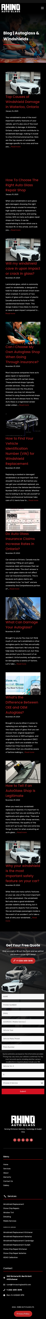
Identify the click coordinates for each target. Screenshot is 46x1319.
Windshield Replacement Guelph (16, 1245)
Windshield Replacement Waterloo (17, 1236)
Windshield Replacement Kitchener (18, 1232)
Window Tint (8, 1212)
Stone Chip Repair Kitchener (15, 1249)
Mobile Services (9, 1221)
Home (5, 1164)
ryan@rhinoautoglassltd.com (19, 1285)
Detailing (7, 1217)
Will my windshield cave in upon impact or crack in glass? (23, 268)
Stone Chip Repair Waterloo (14, 1253)
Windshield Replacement (13, 1204)
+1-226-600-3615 (24, 961)
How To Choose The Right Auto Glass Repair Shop (22, 185)
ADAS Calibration (10, 1257)
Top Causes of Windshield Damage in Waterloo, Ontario (23, 101)
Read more (16, 146)
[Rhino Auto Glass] (10, 8)
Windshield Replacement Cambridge (18, 1241)
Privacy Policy (23, 1314)
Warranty (7, 1177)
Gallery (6, 1185)
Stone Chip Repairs (11, 1208)
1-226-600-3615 (14, 1290)
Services (6, 1169)
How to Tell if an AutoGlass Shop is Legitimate (20, 790)
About (5, 1173)
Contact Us (8, 1181)
